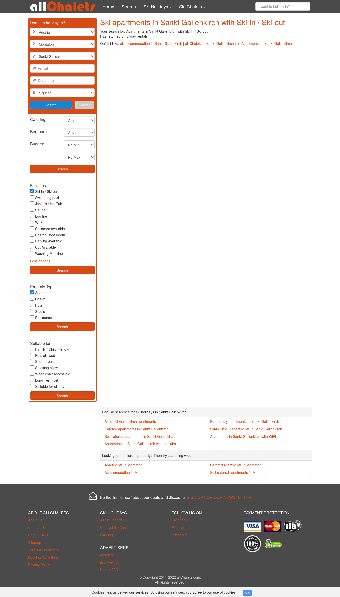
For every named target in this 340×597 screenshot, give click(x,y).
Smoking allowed (48, 367)
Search (129, 6)
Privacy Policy (39, 564)
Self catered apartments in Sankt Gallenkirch (140, 436)
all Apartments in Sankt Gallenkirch (264, 43)
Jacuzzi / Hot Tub (48, 203)
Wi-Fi (39, 222)
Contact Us (37, 527)
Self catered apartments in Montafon (239, 472)
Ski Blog (106, 534)
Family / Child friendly (52, 349)
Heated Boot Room (50, 234)
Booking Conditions (43, 557)
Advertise (107, 554)
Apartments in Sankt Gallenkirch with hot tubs (140, 443)
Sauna (40, 209)
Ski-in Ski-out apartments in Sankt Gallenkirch (246, 428)
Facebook (179, 519)
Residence (43, 317)
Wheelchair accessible (52, 373)
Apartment (43, 292)
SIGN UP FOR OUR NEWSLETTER (219, 497)
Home (108, 6)
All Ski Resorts (111, 519)
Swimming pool (47, 197)
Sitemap (34, 542)
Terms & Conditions (43, 549)
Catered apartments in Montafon (235, 464)
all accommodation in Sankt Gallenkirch (151, 43)
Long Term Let (46, 380)
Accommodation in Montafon (127, 472)
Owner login (112, 562)
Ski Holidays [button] (156, 6)
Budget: (37, 143)
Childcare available (50, 228)
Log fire (41, 216)
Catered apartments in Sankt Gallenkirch (137, 428)
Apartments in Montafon (123, 464)
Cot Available (45, 247)
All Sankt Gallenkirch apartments (130, 421)
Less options (40, 260)
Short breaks (45, 361)
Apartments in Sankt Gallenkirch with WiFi (243, 436)
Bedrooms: (39, 131)
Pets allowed (45, 355)
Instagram (180, 534)
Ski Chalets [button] (191, 6)
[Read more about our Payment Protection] (254, 524)
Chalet (40, 298)
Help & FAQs (38, 534)
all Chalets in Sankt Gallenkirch (209, 43)
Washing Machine (49, 253)
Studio (40, 311)
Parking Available (48, 241)
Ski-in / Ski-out (46, 191)
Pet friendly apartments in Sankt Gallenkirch (244, 421)
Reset (85, 104)
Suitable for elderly (49, 386)
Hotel (39, 305)
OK (247, 592)
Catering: (38, 119)
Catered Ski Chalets (115, 527)
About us (35, 519)
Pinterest (179, 527)
